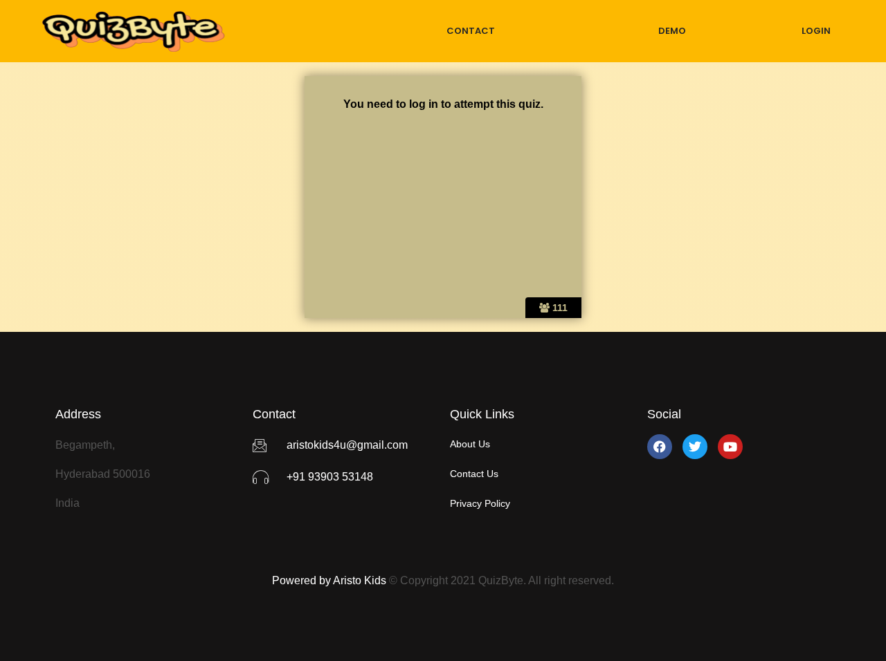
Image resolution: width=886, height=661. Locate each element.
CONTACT (470, 30)
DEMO (672, 30)
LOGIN (816, 30)
